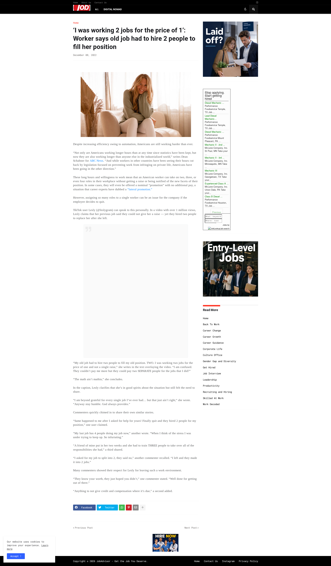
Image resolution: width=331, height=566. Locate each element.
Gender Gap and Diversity (219, 361)
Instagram (228, 561)
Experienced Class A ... (217, 183)
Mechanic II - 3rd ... (214, 157)
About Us (86, 2)
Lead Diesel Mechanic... (211, 117)
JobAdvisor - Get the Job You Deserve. (122, 561)
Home (75, 2)
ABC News (96, 160)
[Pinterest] (129, 507)
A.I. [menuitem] (97, 9)
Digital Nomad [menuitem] (113, 9)
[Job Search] (218, 228)
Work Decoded (211, 404)
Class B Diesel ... (213, 196)
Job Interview (212, 373)
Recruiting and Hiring (217, 391)
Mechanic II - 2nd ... (215, 144)
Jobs (225, 224)
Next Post (190, 527)
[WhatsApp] (122, 507)
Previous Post (84, 527)
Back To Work (211, 324)
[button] (245, 9)
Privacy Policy (248, 561)
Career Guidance (213, 342)
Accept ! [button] (15, 556)
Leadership (210, 379)
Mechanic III (211, 170)
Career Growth (212, 336)
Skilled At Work (213, 398)
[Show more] (143, 507)
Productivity (211, 385)
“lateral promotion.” (139, 189)
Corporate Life (212, 349)
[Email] (136, 507)
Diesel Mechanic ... (214, 102)
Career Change (212, 330)
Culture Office (212, 355)
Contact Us (100, 2)
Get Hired (209, 367)
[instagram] (257, 2)
